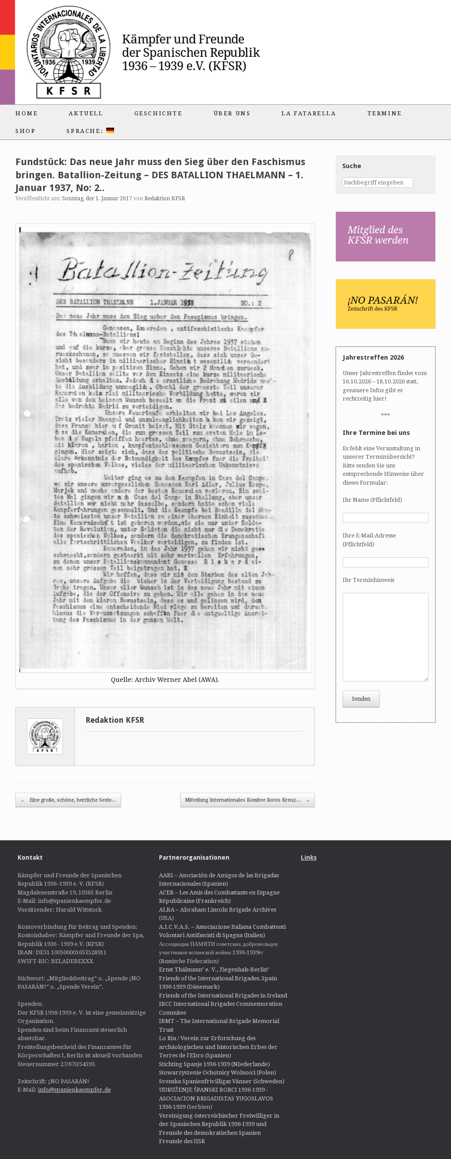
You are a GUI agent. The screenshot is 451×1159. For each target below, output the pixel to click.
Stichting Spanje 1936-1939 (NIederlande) (214, 1064)
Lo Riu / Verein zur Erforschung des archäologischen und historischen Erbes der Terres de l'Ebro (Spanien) (218, 1047)
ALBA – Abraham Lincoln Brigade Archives (217, 909)
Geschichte (158, 113)
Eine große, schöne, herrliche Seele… (68, 800)
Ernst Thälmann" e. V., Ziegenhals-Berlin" (214, 969)
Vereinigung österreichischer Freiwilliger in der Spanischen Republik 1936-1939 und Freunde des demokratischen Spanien (219, 1124)
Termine (384, 113)
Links (309, 857)
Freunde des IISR (182, 1141)
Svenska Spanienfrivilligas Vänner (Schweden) (222, 1081)
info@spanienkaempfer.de (74, 1089)
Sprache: (86, 131)
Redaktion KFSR (164, 198)
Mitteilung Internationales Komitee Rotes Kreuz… (247, 800)
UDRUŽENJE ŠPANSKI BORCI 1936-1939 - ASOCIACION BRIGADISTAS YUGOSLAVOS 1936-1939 (216, 1098)
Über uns (232, 113)
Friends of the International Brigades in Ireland (223, 995)
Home (26, 113)
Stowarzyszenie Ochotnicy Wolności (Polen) (217, 1072)
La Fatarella (308, 113)
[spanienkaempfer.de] (156, 52)
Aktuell (86, 113)
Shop (25, 131)
